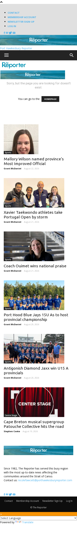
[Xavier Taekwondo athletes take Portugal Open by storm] (38, 193)
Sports (8, 152)
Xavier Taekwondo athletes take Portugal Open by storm (33, 214)
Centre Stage (11, 415)
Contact (14, 12)
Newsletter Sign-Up (21, 21)
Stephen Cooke (12, 431)
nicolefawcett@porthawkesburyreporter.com (45, 480)
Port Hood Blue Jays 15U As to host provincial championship (36, 317)
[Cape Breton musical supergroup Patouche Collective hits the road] (38, 402)
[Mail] (7, 33)
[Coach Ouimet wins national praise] (38, 246)
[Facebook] (5, 33)
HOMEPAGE (50, 99)
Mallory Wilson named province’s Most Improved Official (34, 161)
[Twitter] (11, 33)
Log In (12, 26)
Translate (27, 522)
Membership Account (22, 17)
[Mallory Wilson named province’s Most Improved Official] (38, 139)
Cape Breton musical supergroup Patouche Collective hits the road (34, 424)
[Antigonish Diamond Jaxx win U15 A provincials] (38, 349)
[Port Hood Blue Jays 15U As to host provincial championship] (38, 295)
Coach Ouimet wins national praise (35, 266)
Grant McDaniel (12, 168)
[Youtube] (14, 33)
